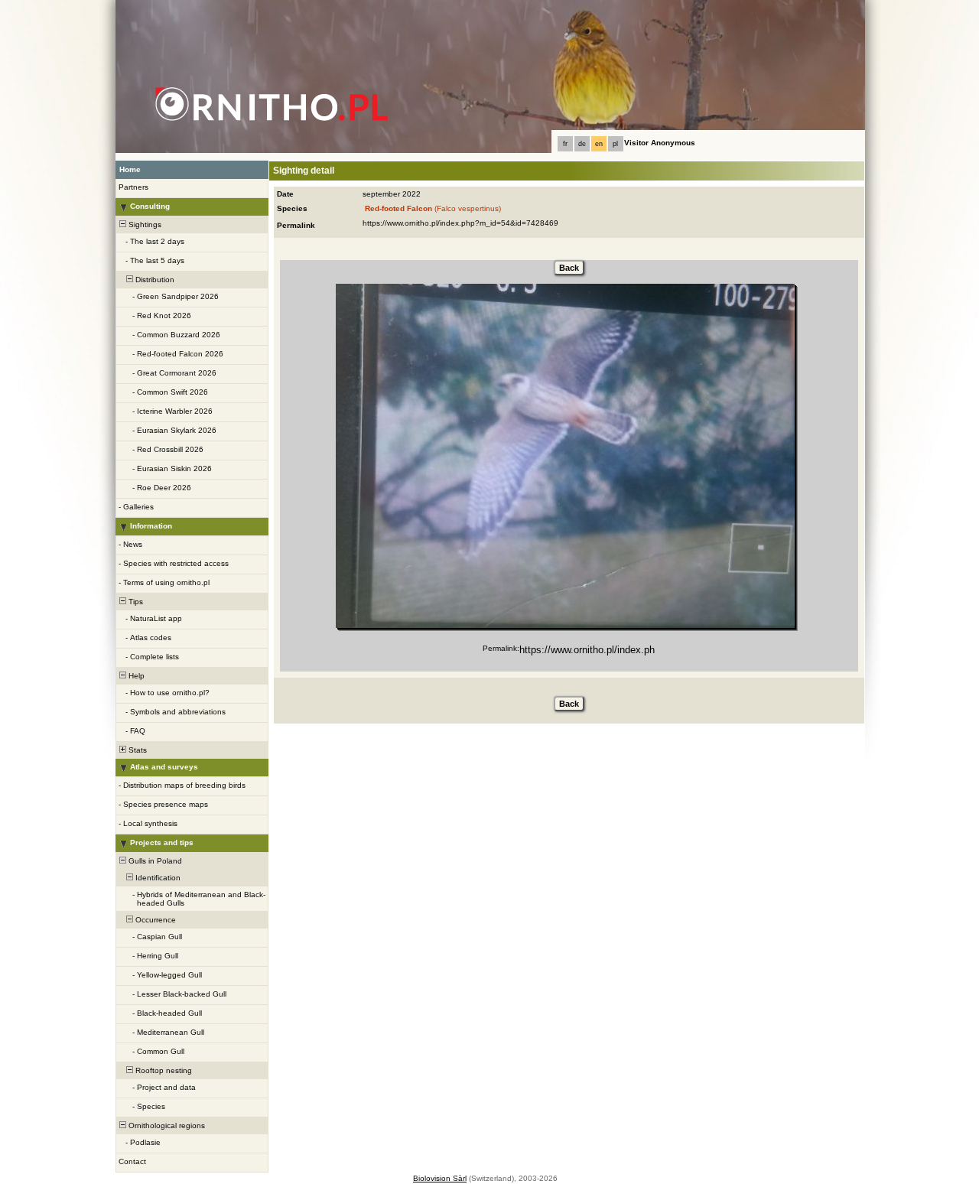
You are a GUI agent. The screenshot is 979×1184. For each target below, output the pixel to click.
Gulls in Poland (154, 861)
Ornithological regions (165, 1125)
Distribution (153, 279)
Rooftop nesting (162, 1070)
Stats (136, 750)
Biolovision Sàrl (440, 1178)
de (582, 144)
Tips (134, 601)
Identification (157, 877)
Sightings (143, 224)
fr (565, 144)
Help (135, 676)
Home (130, 169)
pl (615, 144)
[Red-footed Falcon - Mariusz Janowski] (565, 456)
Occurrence (154, 920)
